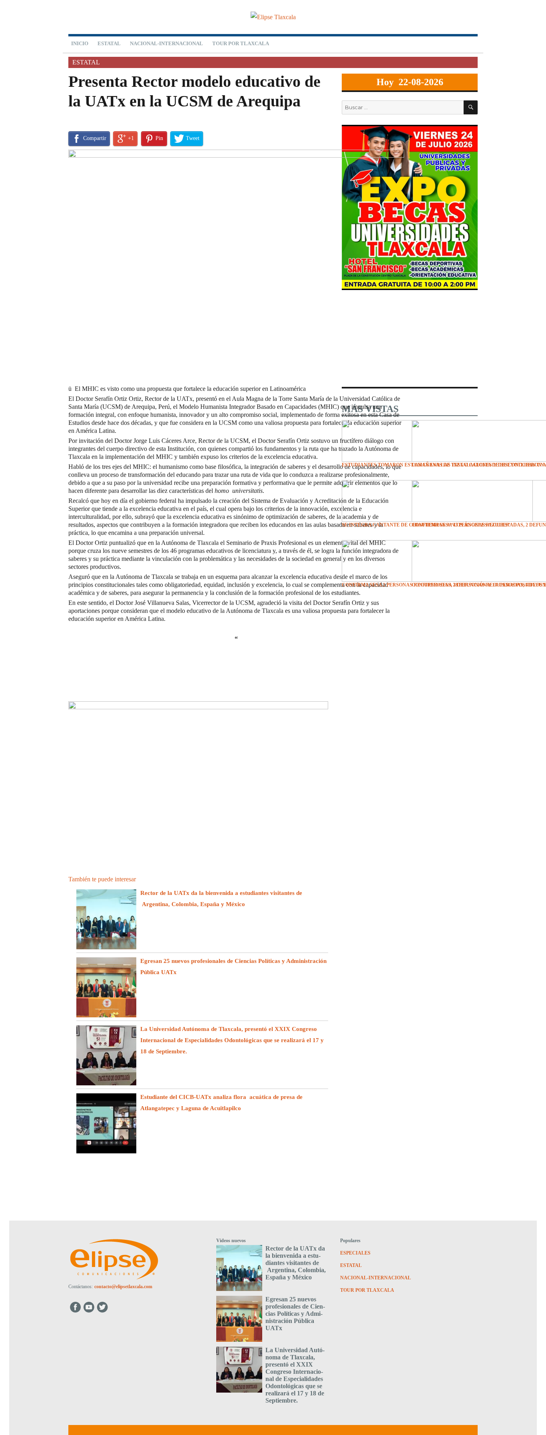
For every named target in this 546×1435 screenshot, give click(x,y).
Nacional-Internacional (166, 43)
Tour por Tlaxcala (240, 43)
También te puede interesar (102, 879)
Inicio (79, 43)
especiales (355, 1253)
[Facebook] (75, 1307)
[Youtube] (89, 1307)
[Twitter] (103, 1307)
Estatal (109, 43)
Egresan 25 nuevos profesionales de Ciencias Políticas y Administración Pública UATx (295, 1313)
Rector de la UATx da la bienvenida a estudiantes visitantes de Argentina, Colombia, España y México (295, 1263)
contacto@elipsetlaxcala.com (123, 1286)
